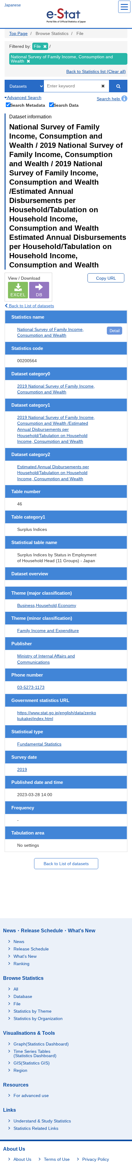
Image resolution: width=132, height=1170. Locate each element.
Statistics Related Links (36, 1128)
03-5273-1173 (31, 687)
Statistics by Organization (38, 1018)
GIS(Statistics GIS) (32, 1063)
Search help (109, 98)
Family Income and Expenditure (48, 630)
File (17, 1004)
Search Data (66, 105)
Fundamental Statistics (39, 744)
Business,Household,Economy (46, 605)
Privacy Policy (95, 1159)
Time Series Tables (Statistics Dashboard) (35, 1053)
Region (20, 1070)
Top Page (18, 33)
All (16, 989)
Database (23, 996)
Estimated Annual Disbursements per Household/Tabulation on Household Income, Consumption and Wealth (53, 472)
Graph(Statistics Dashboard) (41, 1044)
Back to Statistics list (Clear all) (96, 71)
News (19, 941)
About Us (22, 1159)
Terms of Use (57, 1159)
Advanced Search (23, 97)
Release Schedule (31, 949)
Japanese (12, 5)
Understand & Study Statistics (42, 1121)
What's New (25, 956)
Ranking (21, 963)
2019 (22, 769)
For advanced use (31, 1095)
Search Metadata (27, 105)
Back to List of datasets (31, 306)
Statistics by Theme (33, 1011)
